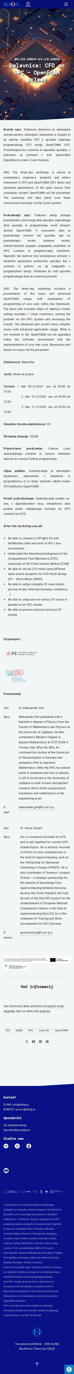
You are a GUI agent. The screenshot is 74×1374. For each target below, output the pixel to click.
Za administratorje (15, 1125)
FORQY (51, 1348)
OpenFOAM (61, 1030)
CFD (8, 1030)
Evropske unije (43, 1224)
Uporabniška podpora (17, 1130)
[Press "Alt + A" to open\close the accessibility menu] (69, 1369)
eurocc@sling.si (25, 1109)
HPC (30, 1030)
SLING (55, 1344)
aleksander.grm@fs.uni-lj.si (37, 807)
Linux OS (44, 1030)
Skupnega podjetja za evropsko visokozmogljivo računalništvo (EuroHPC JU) (33, 1209)
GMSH (19, 1030)
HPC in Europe (12, 1305)
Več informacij (37, 986)
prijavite (45, 1011)
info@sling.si (21, 1104)
